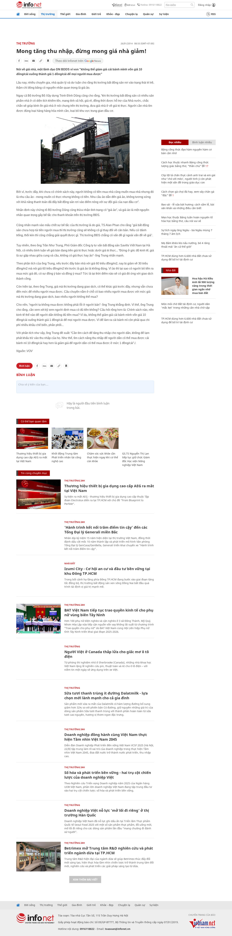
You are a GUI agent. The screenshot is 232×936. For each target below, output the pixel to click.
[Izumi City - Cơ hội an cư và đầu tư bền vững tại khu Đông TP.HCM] (38, 577)
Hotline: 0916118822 (151, 4)
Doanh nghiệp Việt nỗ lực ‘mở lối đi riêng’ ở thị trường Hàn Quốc (106, 813)
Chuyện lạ (131, 14)
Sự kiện (164, 14)
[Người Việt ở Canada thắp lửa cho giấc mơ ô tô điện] (38, 660)
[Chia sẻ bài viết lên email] (33, 60)
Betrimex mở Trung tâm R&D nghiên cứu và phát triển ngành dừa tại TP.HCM (108, 850)
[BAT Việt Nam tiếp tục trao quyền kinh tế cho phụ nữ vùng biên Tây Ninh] (38, 618)
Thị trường (48, 14)
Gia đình (81, 14)
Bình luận (24, 365)
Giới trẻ (96, 14)
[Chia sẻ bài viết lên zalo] (26, 60)
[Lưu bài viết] (48, 60)
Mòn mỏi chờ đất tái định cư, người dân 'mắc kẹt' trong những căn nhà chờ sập (185, 305)
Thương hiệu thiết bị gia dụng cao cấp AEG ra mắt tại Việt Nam (31, 457)
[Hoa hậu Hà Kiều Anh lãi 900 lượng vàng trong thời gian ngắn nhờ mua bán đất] (174, 286)
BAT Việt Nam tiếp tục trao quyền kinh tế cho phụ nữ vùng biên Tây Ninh (108, 612)
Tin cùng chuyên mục (34, 473)
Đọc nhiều (175, 142)
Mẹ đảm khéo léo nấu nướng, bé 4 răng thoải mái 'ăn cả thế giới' (185, 244)
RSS (213, 14)
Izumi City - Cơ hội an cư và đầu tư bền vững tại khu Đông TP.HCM (107, 571)
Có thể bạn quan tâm (34, 421)
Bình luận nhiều (202, 142)
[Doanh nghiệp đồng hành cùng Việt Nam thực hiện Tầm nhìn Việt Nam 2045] (38, 743)
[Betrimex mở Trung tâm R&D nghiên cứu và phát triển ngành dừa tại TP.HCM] (38, 856)
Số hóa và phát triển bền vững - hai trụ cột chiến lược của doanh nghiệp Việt (107, 775)
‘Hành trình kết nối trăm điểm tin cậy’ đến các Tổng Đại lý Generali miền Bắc (105, 529)
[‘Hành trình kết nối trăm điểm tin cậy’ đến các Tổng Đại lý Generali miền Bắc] (38, 535)
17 (206, 166)
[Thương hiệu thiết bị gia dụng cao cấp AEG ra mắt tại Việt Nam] (32, 438)
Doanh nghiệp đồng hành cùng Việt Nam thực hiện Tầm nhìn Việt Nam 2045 (105, 737)
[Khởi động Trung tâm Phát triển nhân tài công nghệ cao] (67, 438)
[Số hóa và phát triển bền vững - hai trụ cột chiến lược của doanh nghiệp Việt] (38, 781)
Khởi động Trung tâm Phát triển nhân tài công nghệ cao (66, 457)
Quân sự (148, 14)
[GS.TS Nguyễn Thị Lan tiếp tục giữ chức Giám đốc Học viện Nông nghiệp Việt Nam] (138, 438)
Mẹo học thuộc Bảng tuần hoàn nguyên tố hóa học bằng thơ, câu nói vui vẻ (187, 219)
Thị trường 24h (74, 480)
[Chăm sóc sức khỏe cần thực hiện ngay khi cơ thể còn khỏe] (103, 438)
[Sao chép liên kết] (41, 60)
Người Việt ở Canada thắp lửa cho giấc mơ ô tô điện (106, 654)
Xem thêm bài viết (85, 879)
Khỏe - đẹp (113, 14)
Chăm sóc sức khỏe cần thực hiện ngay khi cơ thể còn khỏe (102, 457)
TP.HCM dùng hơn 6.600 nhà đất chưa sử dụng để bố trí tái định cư (186, 257)
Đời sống (30, 14)
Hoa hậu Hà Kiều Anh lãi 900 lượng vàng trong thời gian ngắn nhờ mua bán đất (203, 286)
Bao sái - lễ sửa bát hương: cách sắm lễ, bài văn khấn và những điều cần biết (187, 206)
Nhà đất (69, 563)
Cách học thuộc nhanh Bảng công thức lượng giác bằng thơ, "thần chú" (185, 164)
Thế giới (65, 14)
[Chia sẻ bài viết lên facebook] (19, 60)
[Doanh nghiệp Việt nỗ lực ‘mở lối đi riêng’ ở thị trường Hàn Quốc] (38, 818)
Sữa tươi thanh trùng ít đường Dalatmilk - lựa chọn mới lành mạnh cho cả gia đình (106, 695)
